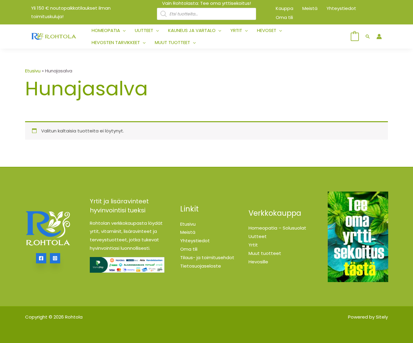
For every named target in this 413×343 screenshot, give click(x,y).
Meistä (187, 232)
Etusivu (33, 71)
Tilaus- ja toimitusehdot (207, 257)
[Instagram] (55, 258)
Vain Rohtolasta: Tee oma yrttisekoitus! (206, 3)
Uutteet (258, 236)
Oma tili (188, 249)
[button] (123, 30)
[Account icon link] (379, 36)
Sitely (382, 317)
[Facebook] (41, 258)
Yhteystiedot (195, 240)
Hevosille (258, 262)
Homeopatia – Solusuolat (277, 228)
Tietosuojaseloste (200, 266)
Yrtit (253, 245)
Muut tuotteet (265, 253)
